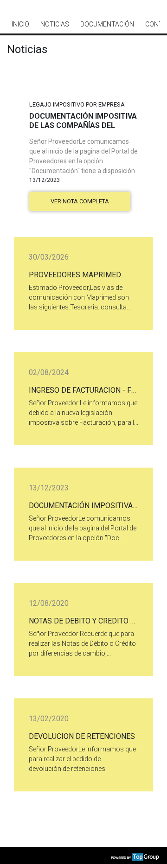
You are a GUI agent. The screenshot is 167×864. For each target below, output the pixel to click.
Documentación (107, 24)
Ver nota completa (80, 201)
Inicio (20, 24)
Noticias (54, 24)
